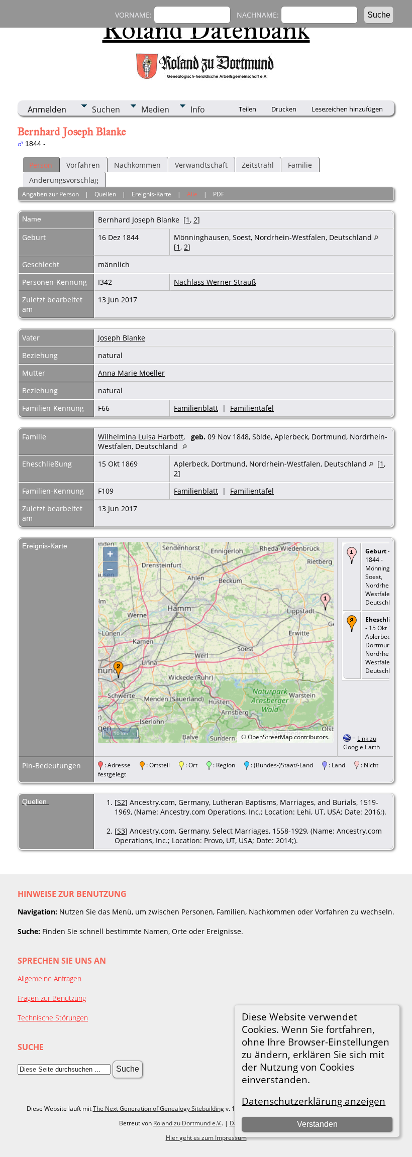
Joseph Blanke (121, 337)
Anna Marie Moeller (131, 373)
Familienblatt (196, 408)
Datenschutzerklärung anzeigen (313, 1101)
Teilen (247, 108)
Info (197, 109)
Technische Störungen (53, 1017)
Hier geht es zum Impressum (206, 1137)
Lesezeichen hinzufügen (347, 108)
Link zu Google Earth (361, 742)
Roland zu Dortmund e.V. (187, 1123)
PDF (218, 194)
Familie (300, 165)
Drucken (283, 108)
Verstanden (317, 1124)
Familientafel (252, 408)
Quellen (105, 194)
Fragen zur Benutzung (52, 998)
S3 (121, 831)
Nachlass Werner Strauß (215, 282)
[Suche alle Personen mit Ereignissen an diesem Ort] (376, 237)
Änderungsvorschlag (63, 180)
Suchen (106, 109)
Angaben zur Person (50, 194)
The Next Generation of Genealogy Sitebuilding (158, 1108)
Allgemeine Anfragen (49, 978)
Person (40, 165)
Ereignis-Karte (151, 194)
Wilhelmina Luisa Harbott (140, 436)
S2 (121, 802)
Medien (155, 109)
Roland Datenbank (206, 29)
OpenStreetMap (270, 737)
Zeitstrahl (258, 165)
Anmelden (47, 109)
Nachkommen (137, 165)
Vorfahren (83, 165)
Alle (192, 194)
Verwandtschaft (201, 165)
